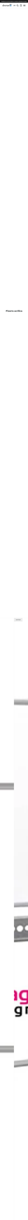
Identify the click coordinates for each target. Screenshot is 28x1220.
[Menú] (24, 5)
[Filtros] (14, 5)
